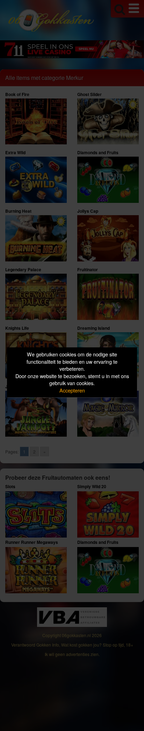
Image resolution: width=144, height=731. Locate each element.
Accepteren (72, 390)
